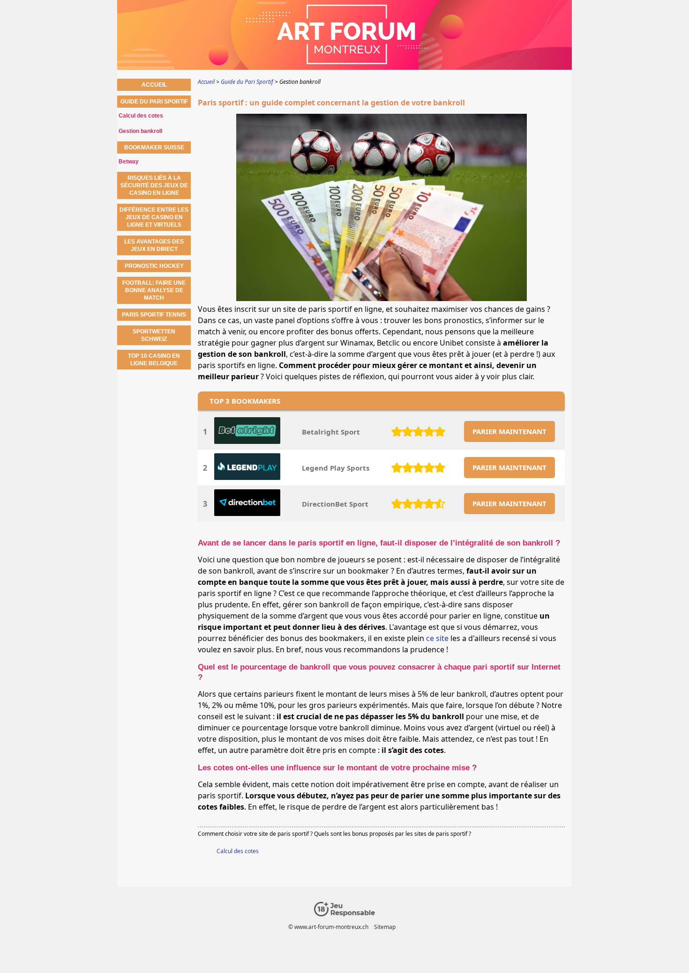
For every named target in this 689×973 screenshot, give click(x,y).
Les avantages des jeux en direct (154, 245)
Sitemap (385, 927)
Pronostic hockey (154, 266)
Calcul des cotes (238, 851)
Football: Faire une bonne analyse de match (154, 290)
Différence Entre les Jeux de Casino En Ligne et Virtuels (154, 217)
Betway (129, 161)
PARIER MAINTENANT (509, 431)
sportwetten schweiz (154, 335)
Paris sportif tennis (154, 314)
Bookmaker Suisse (154, 147)
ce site (437, 638)
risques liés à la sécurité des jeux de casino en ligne (154, 185)
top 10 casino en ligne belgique (154, 360)
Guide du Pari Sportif (154, 101)
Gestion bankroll (140, 131)
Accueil (154, 84)
